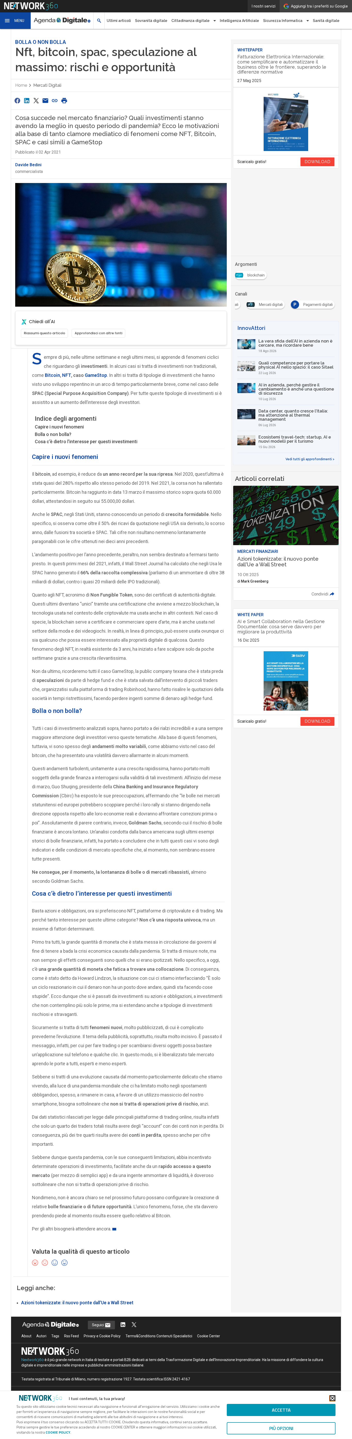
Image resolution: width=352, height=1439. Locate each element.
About (26, 1336)
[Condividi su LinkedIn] (26, 101)
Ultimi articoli (119, 21)
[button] (15, 20)
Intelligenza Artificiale (239, 21)
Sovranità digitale (151, 21)
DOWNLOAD (317, 161)
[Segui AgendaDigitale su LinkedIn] (123, 1325)
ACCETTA (281, 1409)
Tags (55, 1336)
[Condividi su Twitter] (36, 101)
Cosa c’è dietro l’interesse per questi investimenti (86, 441)
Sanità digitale (326, 21)
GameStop (96, 375)
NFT (66, 375)
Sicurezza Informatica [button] (283, 21)
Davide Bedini (28, 164)
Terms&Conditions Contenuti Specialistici (158, 1336)
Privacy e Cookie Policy (102, 1336)
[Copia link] (55, 101)
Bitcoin (52, 375)
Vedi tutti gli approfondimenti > (310, 459)
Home (21, 85)
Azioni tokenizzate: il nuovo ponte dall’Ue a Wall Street (77, 1302)
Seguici (98, 1325)
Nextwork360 (32, 1360)
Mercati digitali (47, 85)
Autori (41, 1336)
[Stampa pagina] (64, 101)
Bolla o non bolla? (53, 434)
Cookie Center (208, 1336)
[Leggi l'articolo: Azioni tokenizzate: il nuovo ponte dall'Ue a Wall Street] (286, 543)
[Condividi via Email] (45, 101)
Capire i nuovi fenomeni (59, 427)
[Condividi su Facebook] (17, 101)
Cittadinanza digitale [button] (190, 21)
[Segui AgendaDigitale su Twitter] (134, 1325)
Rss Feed (71, 1336)
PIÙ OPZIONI (281, 1428)
